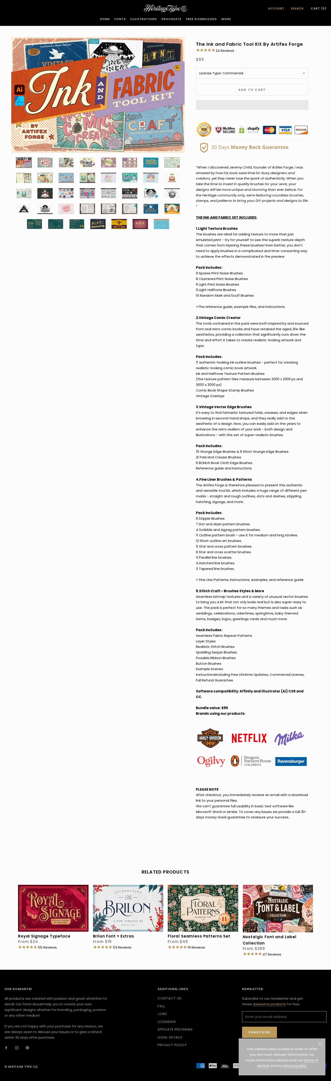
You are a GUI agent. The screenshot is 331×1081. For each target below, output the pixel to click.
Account (276, 8)
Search (297, 8)
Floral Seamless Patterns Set (199, 936)
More (226, 19)
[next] (321, 916)
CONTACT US (169, 998)
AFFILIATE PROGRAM (175, 1029)
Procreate (171, 19)
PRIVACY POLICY (172, 1044)
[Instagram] (16, 1048)
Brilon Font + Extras (113, 936)
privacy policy (295, 1065)
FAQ (161, 1006)
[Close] (320, 1044)
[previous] (10, 916)
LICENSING (167, 1021)
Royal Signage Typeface (44, 936)
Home (105, 19)
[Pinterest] (27, 1048)
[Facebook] (6, 1048)
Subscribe (259, 1032)
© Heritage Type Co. (22, 1067)
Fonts (120, 19)
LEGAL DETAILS (170, 1037)
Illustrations (143, 19)
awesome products (269, 1004)
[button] (252, 105)
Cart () (318, 8)
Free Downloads (201, 19)
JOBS (162, 1013)
